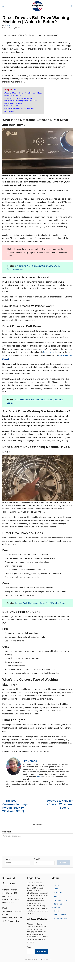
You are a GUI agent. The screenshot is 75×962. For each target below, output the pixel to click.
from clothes (48, 352)
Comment (6, 832)
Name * (8, 859)
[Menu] (3, 6)
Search (30, 947)
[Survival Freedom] (37, 6)
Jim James (7, 25)
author (39, 777)
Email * (37, 859)
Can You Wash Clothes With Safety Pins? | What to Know (39, 603)
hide (15, 90)
